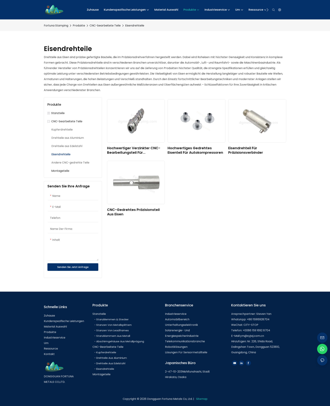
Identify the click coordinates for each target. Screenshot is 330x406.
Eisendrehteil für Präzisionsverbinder (245, 150)
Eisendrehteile (134, 25)
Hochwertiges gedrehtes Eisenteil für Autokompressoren (195, 150)
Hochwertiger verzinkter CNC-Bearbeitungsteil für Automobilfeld (133, 150)
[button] (267, 9)
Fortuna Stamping (56, 25)
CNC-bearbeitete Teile (105, 25)
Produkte (79, 25)
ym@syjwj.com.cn (252, 336)
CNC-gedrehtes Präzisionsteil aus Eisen (133, 211)
